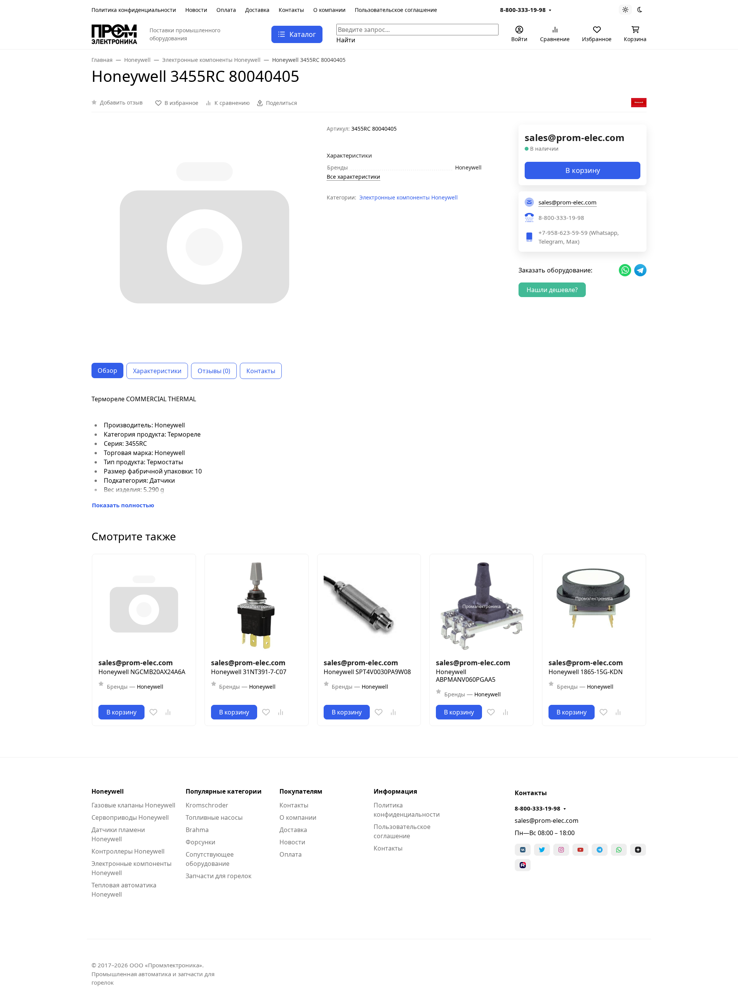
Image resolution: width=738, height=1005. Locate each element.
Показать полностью (123, 505)
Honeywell (107, 791)
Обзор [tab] (107, 370)
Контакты (291, 9)
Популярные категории (224, 791)
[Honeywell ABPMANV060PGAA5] (481, 605)
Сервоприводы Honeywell (130, 817)
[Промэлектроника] (114, 33)
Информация (395, 791)
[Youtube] (580, 850)
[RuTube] (523, 865)
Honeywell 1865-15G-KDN (586, 672)
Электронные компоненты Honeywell (408, 197)
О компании (329, 9)
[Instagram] (561, 850)
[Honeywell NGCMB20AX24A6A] (143, 605)
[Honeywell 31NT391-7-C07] (256, 605)
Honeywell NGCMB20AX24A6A (141, 672)
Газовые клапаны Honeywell (133, 805)
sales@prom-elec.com (546, 820)
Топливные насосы (214, 817)
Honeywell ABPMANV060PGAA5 (465, 675)
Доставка (257, 9)
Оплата (226, 9)
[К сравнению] (168, 712)
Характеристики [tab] (157, 371)
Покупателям (300, 791)
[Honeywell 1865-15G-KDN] (594, 605)
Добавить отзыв (121, 102)
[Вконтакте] (523, 850)
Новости (196, 9)
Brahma (197, 830)
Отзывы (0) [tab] (214, 371)
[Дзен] (638, 850)
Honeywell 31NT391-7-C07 (248, 672)
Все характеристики (353, 176)
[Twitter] (542, 850)
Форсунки (200, 842)
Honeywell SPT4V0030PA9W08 (367, 672)
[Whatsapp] (619, 850)
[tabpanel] (369, 452)
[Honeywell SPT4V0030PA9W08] (369, 605)
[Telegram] (600, 850)
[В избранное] (153, 712)
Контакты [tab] (260, 371)
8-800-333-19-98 (523, 9)
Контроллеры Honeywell (128, 851)
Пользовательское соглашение (396, 9)
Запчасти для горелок (218, 876)
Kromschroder (207, 805)
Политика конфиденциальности (133, 9)
